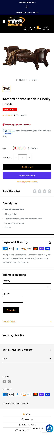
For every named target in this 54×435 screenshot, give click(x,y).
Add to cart (27, 167)
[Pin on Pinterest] (39, 191)
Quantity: (7, 157)
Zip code (7, 293)
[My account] (30, 28)
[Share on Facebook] (34, 191)
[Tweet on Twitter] (44, 191)
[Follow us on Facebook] (4, 381)
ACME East (8, 115)
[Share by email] (49, 191)
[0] (35, 28)
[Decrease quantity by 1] (15, 157)
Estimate (11, 310)
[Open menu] (4, 21)
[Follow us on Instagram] (9, 381)
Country (6, 280)
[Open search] (25, 28)
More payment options (27, 181)
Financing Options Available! (18, 124)
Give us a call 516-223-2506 (27, 12)
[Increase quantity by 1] (29, 157)
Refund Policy (9, 321)
